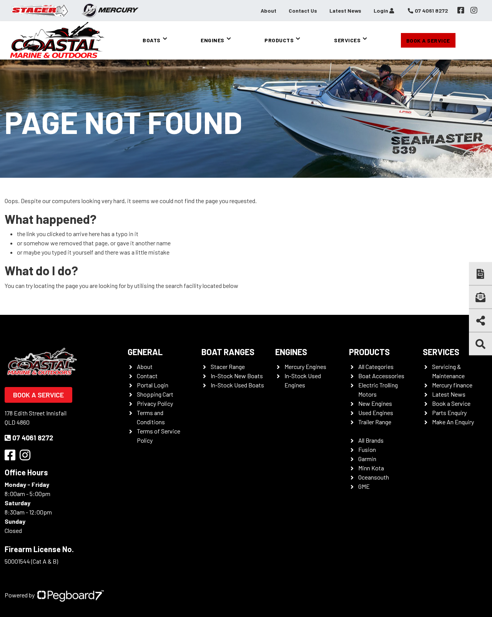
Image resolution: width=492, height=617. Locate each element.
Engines (212, 40)
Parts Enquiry (449, 412)
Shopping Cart (155, 394)
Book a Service (428, 40)
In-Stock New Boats (237, 375)
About (268, 10)
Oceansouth (373, 477)
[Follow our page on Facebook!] (460, 10)
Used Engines (375, 412)
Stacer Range (228, 366)
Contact (147, 375)
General (145, 352)
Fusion (367, 449)
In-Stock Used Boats (237, 385)
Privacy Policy (155, 403)
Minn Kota (371, 467)
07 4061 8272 (32, 437)
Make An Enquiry (453, 421)
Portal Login (152, 385)
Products (279, 40)
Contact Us (303, 10)
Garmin (367, 458)
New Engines (375, 403)
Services (347, 40)
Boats (152, 40)
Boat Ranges (227, 352)
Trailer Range (374, 421)
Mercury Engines (305, 366)
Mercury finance (452, 385)
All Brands (371, 440)
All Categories (376, 366)
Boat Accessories (381, 375)
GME (364, 486)
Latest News (345, 10)
